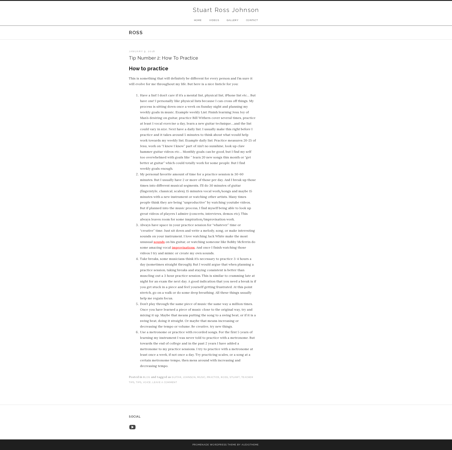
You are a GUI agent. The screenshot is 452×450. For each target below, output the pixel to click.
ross (224, 377)
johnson (189, 377)
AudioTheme (250, 444)
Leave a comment (164, 382)
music (201, 377)
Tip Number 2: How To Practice (163, 58)
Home (198, 20)
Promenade (200, 444)
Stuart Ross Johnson (226, 9)
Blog (146, 377)
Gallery (233, 20)
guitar (176, 377)
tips (138, 382)
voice (147, 382)
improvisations (183, 247)
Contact (252, 20)
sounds (159, 242)
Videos (214, 20)
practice (213, 377)
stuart (235, 377)
